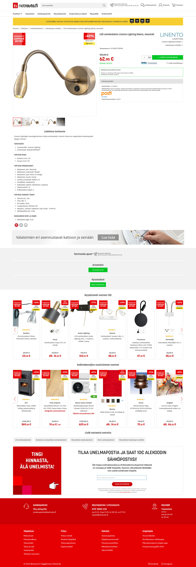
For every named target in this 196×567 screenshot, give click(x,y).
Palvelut (105, 531)
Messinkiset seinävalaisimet (82, 440)
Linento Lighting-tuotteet (171, 42)
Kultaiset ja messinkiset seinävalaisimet (51, 440)
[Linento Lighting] (171, 36)
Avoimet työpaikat (68, 539)
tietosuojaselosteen (125, 492)
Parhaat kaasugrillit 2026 (153, 546)
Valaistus (24, 28)
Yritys (63, 531)
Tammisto (166, 509)
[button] (17, 74)
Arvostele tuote (98, 270)
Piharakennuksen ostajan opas (155, 543)
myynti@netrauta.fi (100, 515)
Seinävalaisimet (37, 28)
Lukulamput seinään (53, 28)
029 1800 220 (99, 509)
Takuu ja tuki (29, 546)
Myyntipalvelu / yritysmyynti (105, 505)
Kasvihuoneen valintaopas (153, 539)
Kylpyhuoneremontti (110, 539)
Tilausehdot (28, 543)
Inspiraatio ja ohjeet (78, 14)
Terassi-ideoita (148, 536)
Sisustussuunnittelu (110, 543)
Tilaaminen (29, 531)
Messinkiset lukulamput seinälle (131, 440)
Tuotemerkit (107, 14)
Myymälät (94, 14)
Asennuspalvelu (108, 536)
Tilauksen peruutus (31, 554)
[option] (52, 331)
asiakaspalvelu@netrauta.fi (44, 512)
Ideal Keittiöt (107, 550)
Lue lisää (104, 97)
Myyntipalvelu (60, 14)
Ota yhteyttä (40, 509)
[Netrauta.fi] (25, 5)
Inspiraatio (147, 531)
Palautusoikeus (30, 539)
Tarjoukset (29, 14)
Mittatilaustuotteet (109, 546)
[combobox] (73, 5)
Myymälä (165, 505)
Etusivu (16, 28)
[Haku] (104, 5)
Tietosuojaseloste (68, 543)
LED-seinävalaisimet (23, 440)
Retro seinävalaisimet (106, 440)
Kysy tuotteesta (98, 284)
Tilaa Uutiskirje (122, 484)
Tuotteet (16, 14)
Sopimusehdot (67, 546)
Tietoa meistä (66, 536)
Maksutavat (28, 536)
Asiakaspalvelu (44, 14)
